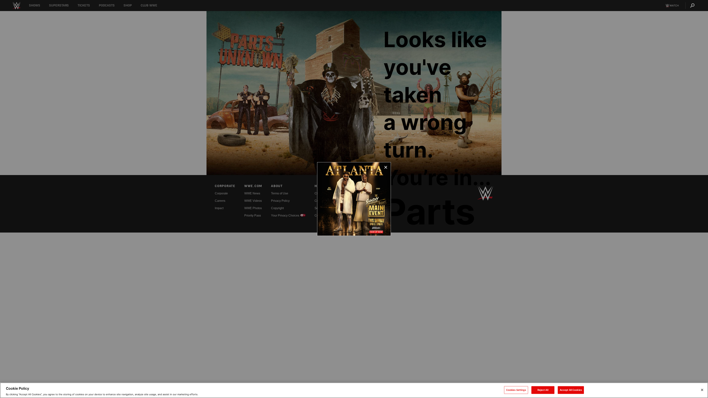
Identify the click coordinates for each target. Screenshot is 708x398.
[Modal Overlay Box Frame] (354, 199)
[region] (354, 390)
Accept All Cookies (571, 389)
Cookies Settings (516, 389)
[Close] (702, 390)
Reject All (542, 389)
